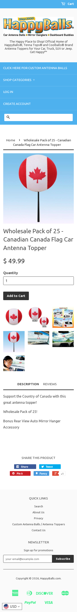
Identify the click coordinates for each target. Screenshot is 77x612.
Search (38, 506)
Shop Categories (19, 80)
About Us (38, 512)
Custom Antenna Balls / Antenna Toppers (38, 524)
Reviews (50, 384)
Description (28, 384)
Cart (70, 4)
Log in (8, 92)
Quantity (10, 273)
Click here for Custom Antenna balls (35, 68)
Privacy (38, 518)
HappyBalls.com (50, 578)
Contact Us (39, 530)
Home (10, 140)
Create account (17, 104)
